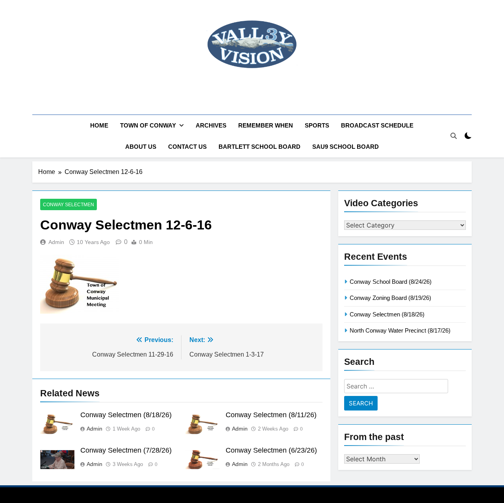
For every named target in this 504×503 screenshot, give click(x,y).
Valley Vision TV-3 (252, 92)
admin (56, 242)
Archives (211, 125)
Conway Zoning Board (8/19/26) (390, 297)
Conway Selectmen (68, 204)
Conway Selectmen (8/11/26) (271, 415)
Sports (317, 125)
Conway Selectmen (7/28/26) (126, 450)
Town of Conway (148, 125)
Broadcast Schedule (377, 125)
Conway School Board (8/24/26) (391, 281)
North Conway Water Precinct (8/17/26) (400, 330)
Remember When (265, 125)
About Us (140, 146)
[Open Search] (453, 136)
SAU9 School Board (345, 146)
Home (99, 125)
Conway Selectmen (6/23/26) (271, 450)
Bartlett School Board (259, 146)
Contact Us (187, 146)
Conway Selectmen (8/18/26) (126, 415)
